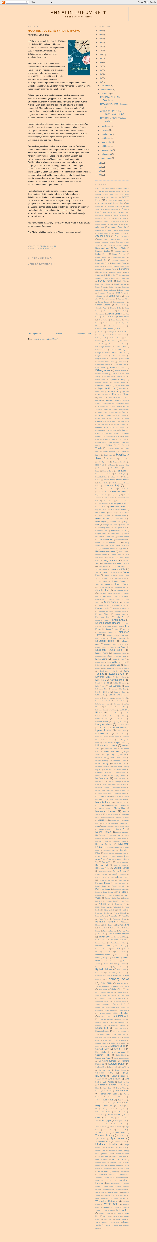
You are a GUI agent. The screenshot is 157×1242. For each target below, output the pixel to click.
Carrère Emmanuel (108, 299)
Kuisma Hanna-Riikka (116, 662)
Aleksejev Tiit (122, 212)
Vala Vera (122, 1148)
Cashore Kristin (123, 299)
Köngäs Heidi (117, 679)
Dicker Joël (110, 341)
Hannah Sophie (120, 474)
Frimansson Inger (103, 415)
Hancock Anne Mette (103, 474)
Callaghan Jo (100, 296)
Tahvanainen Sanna (109, 1094)
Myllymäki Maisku (108, 817)
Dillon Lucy (121, 347)
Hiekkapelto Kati (118, 503)
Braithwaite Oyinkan (102, 284)
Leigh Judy (117, 704)
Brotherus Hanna (110, 290)
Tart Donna (122, 1100)
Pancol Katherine (119, 886)
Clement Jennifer (114, 314)
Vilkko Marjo (125, 1171)
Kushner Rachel (123, 668)
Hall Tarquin (111, 465)
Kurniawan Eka (108, 668)
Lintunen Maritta (119, 728)
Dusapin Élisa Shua (106, 362)
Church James (109, 311)
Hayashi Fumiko (101, 495)
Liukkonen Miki (102, 734)
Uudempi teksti (34, 334)
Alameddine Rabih (112, 209)
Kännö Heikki (121, 677)
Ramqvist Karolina (109, 931)
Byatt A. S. (121, 293)
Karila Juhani (104, 605)
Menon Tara (99, 790)
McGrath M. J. (100, 781)
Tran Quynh (106, 1121)
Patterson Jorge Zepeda (104, 892)
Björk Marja (124, 269)
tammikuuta (106, 158)
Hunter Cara (114, 542)
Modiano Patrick (102, 796)
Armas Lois (112, 230)
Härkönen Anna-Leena (105, 551)
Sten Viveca (124, 1067)
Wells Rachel (119, 1198)
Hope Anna (115, 533)
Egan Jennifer (100, 368)
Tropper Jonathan (102, 1124)
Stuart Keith (99, 1079)
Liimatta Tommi (120, 719)
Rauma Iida (100, 943)
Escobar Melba (101, 382)
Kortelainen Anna (117, 647)
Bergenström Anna (102, 263)
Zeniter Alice (117, 1225)
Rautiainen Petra (102, 946)
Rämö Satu (110, 973)
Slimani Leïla (117, 1046)
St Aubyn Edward (107, 1061)
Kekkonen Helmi (102, 617)
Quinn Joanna (108, 925)
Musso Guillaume (112, 814)
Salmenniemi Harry (121, 986)
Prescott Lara (114, 916)
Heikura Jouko (109, 498)
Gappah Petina (110, 421)
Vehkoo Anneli (115, 1162)
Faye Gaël (125, 391)
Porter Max (121, 910)
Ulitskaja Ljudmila (106, 1144)
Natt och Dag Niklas (122, 826)
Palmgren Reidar (102, 883)
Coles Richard (116, 320)
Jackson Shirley (101, 569)
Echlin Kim (122, 362)
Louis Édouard (108, 740)
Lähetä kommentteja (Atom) (45, 339)
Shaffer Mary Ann (119, 1028)
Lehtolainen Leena (102, 704)
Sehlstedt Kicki (121, 1019)
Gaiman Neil (100, 418)
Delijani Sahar (115, 338)
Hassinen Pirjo (112, 485)
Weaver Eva (122, 1195)
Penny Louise (114, 895)
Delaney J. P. (100, 338)
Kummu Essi (114, 665)
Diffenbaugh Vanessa (103, 347)
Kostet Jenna (101, 653)
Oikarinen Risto (121, 862)
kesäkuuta (106, 138)
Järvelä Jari (102, 590)
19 (100, 58)
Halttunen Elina (123, 465)
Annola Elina (100, 224)
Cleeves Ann (99, 314)
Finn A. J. (102, 397)
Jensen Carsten (110, 575)
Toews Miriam (114, 1115)
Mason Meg (116, 766)
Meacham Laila (108, 784)
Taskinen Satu (100, 1103)
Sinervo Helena (120, 1040)
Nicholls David (115, 835)
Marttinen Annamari (102, 766)
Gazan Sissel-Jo (119, 427)
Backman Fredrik (103, 248)
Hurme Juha (114, 545)
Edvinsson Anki (120, 364)
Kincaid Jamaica (112, 629)
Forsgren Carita (109, 403)
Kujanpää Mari (100, 665)
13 (100, 82)
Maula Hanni (121, 770)
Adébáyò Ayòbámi (122, 188)
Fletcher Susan (115, 397)
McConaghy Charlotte (118, 775)
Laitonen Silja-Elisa (119, 689)
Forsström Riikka (123, 403)
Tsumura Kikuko (101, 1127)
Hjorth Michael (120, 519)
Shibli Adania (105, 1034)
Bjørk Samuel (103, 272)
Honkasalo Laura (118, 531)
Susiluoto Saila (123, 1082)
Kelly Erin (120, 617)
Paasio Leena (123, 877)
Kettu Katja (118, 620)
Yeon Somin (121, 1219)
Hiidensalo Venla (118, 510)
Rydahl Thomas (119, 967)
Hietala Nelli (100, 507)
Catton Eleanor (103, 302)
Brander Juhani (120, 284)
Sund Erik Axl (114, 1079)
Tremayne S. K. (120, 1121)
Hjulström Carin (115, 522)
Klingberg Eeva (112, 635)
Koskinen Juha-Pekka (109, 650)
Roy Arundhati (121, 964)
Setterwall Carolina (118, 1025)
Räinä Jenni (121, 970)
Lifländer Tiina (102, 719)
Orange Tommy (119, 871)
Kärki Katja (100, 680)
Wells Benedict (101, 1198)
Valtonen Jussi (107, 1154)
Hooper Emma (100, 533)
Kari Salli (126, 602)
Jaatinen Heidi (119, 566)
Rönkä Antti (123, 973)
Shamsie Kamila (102, 1031)
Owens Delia (99, 877)
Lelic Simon (113, 710)
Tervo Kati (118, 1106)
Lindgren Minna (103, 724)
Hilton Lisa (112, 513)
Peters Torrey (124, 901)
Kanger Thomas (114, 599)
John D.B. (107, 578)
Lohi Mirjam (115, 737)
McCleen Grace (101, 775)
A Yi (96, 188)
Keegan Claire (102, 614)
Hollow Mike (125, 525)
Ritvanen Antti (120, 955)
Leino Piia (122, 707)
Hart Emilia (103, 483)
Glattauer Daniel (109, 439)
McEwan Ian (102, 778)
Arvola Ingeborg (104, 233)
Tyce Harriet (100, 1139)
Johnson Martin (120, 578)
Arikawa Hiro (99, 230)
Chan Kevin (121, 305)
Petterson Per (120, 904)
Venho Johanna (116, 1165)
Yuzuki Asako (115, 1222)
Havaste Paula (103, 492)
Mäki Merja (102, 820)
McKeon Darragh (115, 781)
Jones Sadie (122, 584)
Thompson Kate (108, 1109)
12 (100, 163)
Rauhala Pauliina (118, 940)
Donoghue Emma (101, 353)
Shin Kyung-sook (120, 1034)
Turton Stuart (101, 1133)
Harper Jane (108, 480)
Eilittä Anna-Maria (118, 368)
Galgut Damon (114, 418)
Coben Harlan (123, 317)
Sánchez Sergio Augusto (104, 995)
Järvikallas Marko (121, 590)
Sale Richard (121, 983)
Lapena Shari (119, 692)
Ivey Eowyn (103, 566)
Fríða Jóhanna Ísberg (118, 412)
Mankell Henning (101, 760)
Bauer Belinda (118, 254)
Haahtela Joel (47, 248)
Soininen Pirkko (102, 1055)
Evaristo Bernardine (122, 385)
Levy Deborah (110, 716)
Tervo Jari (108, 1106)
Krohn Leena (101, 659)
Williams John (122, 1210)
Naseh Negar (107, 826)
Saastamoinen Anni (102, 976)
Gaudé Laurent (120, 424)
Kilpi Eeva (118, 626)
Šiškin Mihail (115, 1043)
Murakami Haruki (105, 811)
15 (100, 74)
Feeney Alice (103, 394)
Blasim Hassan (116, 272)
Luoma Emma (108, 743)
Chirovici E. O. (115, 308)
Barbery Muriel (120, 248)
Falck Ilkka (122, 388)
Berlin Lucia (99, 266)
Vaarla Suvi (110, 1148)
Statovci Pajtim (116, 1063)
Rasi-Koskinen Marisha (119, 934)
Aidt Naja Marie (111, 200)
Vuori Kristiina (122, 1177)
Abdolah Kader (107, 188)
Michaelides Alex (104, 793)
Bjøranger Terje (110, 269)
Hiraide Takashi (104, 516)
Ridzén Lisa (108, 952)
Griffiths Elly (111, 445)
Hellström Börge (107, 501)
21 (100, 50)
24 (100, 38)
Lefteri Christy (120, 701)
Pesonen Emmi (111, 901)
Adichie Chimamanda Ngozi (109, 191)
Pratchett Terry (100, 916)
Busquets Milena (104, 293)
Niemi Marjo (109, 838)
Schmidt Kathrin (104, 1016)
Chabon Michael (102, 305)
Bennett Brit (100, 260)
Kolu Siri (123, 644)
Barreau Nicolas (102, 251)
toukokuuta (106, 142)
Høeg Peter (123, 551)
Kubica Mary (99, 662)
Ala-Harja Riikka (114, 206)
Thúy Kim (122, 1109)
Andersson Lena (119, 221)
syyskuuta (106, 126)
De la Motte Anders (119, 335)
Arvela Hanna (124, 230)
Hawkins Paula (119, 491)
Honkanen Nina (101, 531)
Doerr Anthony (118, 349)
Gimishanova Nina (112, 436)
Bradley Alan (121, 281)
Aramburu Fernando (117, 227)
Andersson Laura (102, 221)
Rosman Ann (108, 964)
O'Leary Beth (116, 856)
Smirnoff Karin (102, 1049)
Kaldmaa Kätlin (114, 593)
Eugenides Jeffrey (103, 385)
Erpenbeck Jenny (117, 379)
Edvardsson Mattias (102, 364)
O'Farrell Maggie (101, 856)
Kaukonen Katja (102, 608)
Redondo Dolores (101, 949)
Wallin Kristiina (108, 1189)
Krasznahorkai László (103, 656)
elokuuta (105, 130)
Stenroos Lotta (104, 1070)
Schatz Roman (109, 1010)
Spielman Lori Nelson (121, 1058)
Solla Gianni (121, 1055)
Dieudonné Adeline (117, 344)
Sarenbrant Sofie (113, 1007)
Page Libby (122, 880)
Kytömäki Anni (117, 673)
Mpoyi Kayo (125, 805)
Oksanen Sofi (101, 865)
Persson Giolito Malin (112, 898)
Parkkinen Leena (102, 889)
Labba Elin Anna (119, 683)
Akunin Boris (102, 203)
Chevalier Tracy (101, 308)
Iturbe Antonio (108, 563)
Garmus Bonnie (104, 424)
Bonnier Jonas (110, 278)
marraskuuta (107, 90)
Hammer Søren (107, 471)
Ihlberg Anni (116, 554)
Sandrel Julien (120, 998)
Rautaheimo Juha (118, 943)
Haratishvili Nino (101, 477)
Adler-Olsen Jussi (111, 194)
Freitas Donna (124, 409)
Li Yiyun (123, 716)
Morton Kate (100, 805)
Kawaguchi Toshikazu (121, 608)
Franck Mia (116, 406)
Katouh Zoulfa (120, 605)
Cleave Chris (122, 311)
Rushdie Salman (101, 967)
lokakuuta (105, 94)
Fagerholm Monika (106, 388)
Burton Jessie (124, 290)
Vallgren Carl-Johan (115, 1150)
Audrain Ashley (116, 239)
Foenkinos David (112, 400)
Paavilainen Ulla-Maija (107, 880)
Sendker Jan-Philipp (118, 1022)
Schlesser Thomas (104, 1013)
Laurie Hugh (108, 698)
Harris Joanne (123, 480)
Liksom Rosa (101, 722)
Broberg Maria (114, 287)
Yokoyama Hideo (101, 1222)
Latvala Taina (114, 695)
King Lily (126, 629)
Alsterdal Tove (120, 218)
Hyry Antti (122, 548)
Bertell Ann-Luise (113, 266)
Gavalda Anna (101, 427)
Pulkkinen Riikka (105, 921)
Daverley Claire (103, 335)
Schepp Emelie (123, 1010)
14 (100, 78)
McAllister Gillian (120, 772)
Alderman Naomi (109, 212)
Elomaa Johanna (101, 374)
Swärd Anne (122, 1090)
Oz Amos (111, 877)
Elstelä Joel (116, 374)
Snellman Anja (118, 1052)
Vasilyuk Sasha (101, 1162)
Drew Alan (113, 359)
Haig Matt (99, 465)
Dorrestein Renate (118, 353)
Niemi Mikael (121, 838)
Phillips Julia (117, 907)
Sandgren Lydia (104, 998)
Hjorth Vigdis (100, 522)
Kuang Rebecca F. (119, 659)
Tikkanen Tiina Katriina (103, 1112)
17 (100, 66)
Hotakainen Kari (105, 539)
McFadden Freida (120, 778)
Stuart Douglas (118, 1076)
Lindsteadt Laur (103, 728)
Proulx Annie (103, 919)
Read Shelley (120, 946)
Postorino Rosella (102, 913)
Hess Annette (103, 504)
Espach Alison (119, 382)
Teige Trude (116, 1103)
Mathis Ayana (108, 770)
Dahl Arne (101, 332)
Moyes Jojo (113, 805)
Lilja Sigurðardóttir (119, 722)
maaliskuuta (106, 150)
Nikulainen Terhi (119, 841)
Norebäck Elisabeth (113, 847)
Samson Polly (121, 992)
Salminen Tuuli (116, 989)
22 (100, 46)
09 (100, 175)
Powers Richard (120, 913)
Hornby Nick (110, 537)
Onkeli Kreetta (104, 871)
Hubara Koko (100, 542)
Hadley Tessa (104, 462)
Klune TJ (124, 635)
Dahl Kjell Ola (112, 332)
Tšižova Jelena (120, 1124)
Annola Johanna (114, 224)
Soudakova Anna (102, 1058)
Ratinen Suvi (104, 937)
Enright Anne (121, 376)
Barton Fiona (101, 254)
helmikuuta (106, 154)
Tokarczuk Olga (109, 1118)
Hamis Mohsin (115, 468)
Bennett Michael (119, 260)
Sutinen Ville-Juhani (107, 1085)
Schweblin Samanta (106, 1019)
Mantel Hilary (101, 763)
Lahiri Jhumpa (100, 686)
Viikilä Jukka (103, 1171)
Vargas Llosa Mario (119, 1156)
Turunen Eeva (118, 1133)
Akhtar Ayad (124, 200)
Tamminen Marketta (116, 1097)
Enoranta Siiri (108, 376)
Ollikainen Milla (102, 868)
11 (100, 167)
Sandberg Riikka (123, 995)
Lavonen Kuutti (121, 698)
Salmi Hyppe (102, 989)
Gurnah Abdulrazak (110, 451)
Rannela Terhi (124, 931)
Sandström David (101, 1001)
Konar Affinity (100, 647)
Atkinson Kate (103, 236)
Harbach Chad (115, 477)
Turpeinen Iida (121, 1130)
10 (100, 171)
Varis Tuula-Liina (101, 1160)
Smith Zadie (100, 1052)
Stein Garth (113, 1067)
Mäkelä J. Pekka (123, 817)
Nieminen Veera (101, 841)
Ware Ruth (99, 1192)
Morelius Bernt (121, 799)
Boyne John (105, 280)
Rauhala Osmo (101, 940)
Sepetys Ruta (100, 1025)
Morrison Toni (121, 802)
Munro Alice (119, 808)
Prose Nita (125, 916)
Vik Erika (115, 1171)
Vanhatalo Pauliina (122, 1154)
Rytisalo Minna (103, 969)
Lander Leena (102, 692)
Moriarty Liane (103, 802)
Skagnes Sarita (101, 1046)
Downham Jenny (119, 356)
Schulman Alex (121, 1016)
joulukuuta (106, 86)
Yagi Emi (107, 1219)
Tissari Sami (99, 1115)
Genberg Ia (99, 430)
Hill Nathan (100, 513)
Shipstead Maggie (102, 1037)
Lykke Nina (121, 743)
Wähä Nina (117, 1216)
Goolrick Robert (100, 442)
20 (100, 54)
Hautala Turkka (123, 489)
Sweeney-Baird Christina (104, 1091)
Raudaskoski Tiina (120, 937)
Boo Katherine (124, 278)
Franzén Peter (110, 409)
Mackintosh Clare (111, 751)
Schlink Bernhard (121, 1013)
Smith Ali (119, 1048)
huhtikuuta (106, 146)
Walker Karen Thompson (112, 1186)
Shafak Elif (101, 1028)
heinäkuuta (106, 134)
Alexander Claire (120, 215)
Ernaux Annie (100, 380)
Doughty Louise (101, 356)
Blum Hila (111, 275)
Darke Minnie (124, 332)
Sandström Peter (119, 1001)
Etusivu (59, 334)
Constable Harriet (109, 323)
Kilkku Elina (106, 626)
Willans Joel (108, 1210)
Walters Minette (121, 1189)
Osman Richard (101, 874)
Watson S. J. (109, 1195)
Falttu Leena (100, 391)
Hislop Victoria (102, 518)
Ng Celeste (100, 835)
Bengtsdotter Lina (118, 257)
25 (100, 34)
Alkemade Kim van (102, 218)
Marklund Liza (119, 764)
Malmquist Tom (100, 758)
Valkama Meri (100, 1150)
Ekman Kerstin (120, 370)
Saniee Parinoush (102, 1004)
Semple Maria (100, 1022)
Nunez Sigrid (122, 853)
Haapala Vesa (124, 459)
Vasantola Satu (118, 1159)
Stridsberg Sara (104, 1073)
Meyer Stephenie (123, 790)
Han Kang (121, 471)
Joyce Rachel (105, 587)
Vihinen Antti (124, 1168)
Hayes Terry (115, 495)
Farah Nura (113, 391)
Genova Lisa (111, 430)
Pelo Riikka (121, 892)
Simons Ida (107, 1040)
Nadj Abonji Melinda (109, 823)
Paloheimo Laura (120, 883)
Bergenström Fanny (119, 263)
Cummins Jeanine (116, 326)
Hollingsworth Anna (110, 525)
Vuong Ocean (109, 1177)
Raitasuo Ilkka (115, 928)
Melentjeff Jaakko (102, 787)
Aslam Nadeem (120, 233)
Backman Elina (121, 245)
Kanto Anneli (110, 602)
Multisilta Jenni (104, 808)
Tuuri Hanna (121, 1136)
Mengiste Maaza (119, 787)
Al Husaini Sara (117, 203)
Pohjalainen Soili (108, 910)
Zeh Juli (108, 1225)
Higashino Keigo (101, 510)
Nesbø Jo (120, 829)
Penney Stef (100, 895)
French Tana (102, 412)
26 (100, 30)
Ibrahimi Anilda (101, 554)
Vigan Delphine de (110, 1168)
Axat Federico (108, 245)
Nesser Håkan (103, 832)
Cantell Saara (115, 296)
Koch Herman (118, 638)
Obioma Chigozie (115, 859)
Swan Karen (107, 1088)
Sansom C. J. (119, 1004)
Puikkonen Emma (119, 919)
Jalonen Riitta (101, 572)
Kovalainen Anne (119, 653)
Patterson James (120, 889)
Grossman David (113, 448)
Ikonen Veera (111, 557)
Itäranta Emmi (123, 563)
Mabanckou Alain (111, 749)
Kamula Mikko (100, 599)
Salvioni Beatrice (107, 992)
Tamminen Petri (104, 1099)
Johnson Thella (101, 581)
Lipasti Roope (103, 730)
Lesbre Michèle (114, 713)
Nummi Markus (108, 853)
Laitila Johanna (115, 686)
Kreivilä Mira (121, 656)
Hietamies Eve (117, 507)
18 (100, 62)
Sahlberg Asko (117, 979)
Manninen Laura (119, 760)
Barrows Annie (120, 251)
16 (100, 70)
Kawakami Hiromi (104, 611)
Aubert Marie (102, 239)
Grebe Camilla (114, 442)
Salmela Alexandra (102, 986)
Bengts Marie (100, 257)
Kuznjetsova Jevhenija (109, 671)
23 (100, 42)
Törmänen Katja (120, 1142)
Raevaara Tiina (122, 925)
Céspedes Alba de (119, 302)
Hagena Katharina (120, 462)
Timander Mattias (121, 1112)
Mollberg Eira (117, 796)
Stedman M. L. (100, 1067)
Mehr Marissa (122, 784)
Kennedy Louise (101, 620)
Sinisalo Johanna (101, 1043)
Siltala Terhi (116, 1037)
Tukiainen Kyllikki (115, 1127)
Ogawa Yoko (107, 862)
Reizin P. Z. (115, 949)
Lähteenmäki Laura (106, 745)
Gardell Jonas (124, 421)
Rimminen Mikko (102, 955)
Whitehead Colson (111, 1207)
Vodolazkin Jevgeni (106, 1174)
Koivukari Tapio (104, 641)
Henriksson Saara (122, 501)
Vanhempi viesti (84, 334)
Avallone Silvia (107, 242)
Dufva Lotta (125, 359)
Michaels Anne (120, 793)
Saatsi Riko (117, 976)
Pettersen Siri (104, 904)
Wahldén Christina (114, 1183)
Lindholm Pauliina (123, 725)
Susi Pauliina (108, 1082)
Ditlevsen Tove (101, 350)
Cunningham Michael (104, 329)
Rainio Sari (103, 928)
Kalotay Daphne (120, 596)
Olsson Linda (121, 868)
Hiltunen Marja (124, 513)
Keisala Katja (120, 614)
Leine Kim (109, 707)
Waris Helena (114, 1192)
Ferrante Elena (120, 394)
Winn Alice (117, 1213)
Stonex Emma (120, 1070)
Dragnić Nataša (101, 359)
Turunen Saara (103, 1135)
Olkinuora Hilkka (120, 865)
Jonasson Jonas (102, 584)
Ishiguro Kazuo (111, 560)
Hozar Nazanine (121, 539)
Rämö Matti (99, 973)
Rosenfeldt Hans (112, 961)
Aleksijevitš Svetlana (102, 215)
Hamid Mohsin (103, 468)
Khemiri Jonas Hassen (108, 623)
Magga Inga (110, 754)
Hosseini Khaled (123, 537)
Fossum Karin (103, 406)
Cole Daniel (103, 320)
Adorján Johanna (110, 197)
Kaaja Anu (102, 593)
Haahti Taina (111, 459)
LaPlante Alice (100, 695)
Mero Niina (110, 790)
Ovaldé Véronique (119, 874)
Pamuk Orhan (101, 886)
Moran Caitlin (108, 799)
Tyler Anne (117, 1138)
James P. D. (115, 572)
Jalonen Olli (118, 569)
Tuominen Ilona (107, 1130)
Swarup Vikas (121, 1088)
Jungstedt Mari (120, 587)
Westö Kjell (110, 1204)
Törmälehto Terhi (102, 1142)
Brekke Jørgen (100, 287)
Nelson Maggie (104, 829)
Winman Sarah (104, 1213)
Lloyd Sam (121, 734)
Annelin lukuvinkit (79, 12)
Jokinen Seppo (118, 581)
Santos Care (99, 1007)
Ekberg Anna (102, 370)
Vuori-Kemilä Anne (103, 1180)
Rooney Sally (101, 958)
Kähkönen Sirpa (102, 677)
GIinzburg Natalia (112, 433)
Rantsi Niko (102, 934)
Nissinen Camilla (103, 844)
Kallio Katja (106, 596)
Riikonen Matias (121, 952)
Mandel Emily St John (118, 758)
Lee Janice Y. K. (102, 701)
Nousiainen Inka (109, 850)
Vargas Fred (103, 1156)
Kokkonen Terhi (110, 644)
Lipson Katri (121, 731)
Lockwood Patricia (101, 737)
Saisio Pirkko (106, 983)
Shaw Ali (116, 1031)
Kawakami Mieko (120, 611)
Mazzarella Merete (103, 772)
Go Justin (122, 439)
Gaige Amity (121, 415)
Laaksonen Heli (102, 683)
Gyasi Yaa (108, 455)
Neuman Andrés (121, 832)
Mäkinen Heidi (115, 820)
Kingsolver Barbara (106, 632)
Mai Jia (123, 754)
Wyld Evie (106, 1216)
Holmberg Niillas (104, 527)
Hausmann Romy (109, 489)
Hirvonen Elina (120, 516)
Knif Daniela (100, 638)
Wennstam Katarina (106, 1201)
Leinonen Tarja (100, 710)
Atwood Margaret (122, 236)
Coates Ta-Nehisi (109, 317)
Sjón (124, 1043)
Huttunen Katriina (108, 548)
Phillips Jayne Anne (102, 907)
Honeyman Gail (120, 527)
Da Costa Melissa (123, 329)
